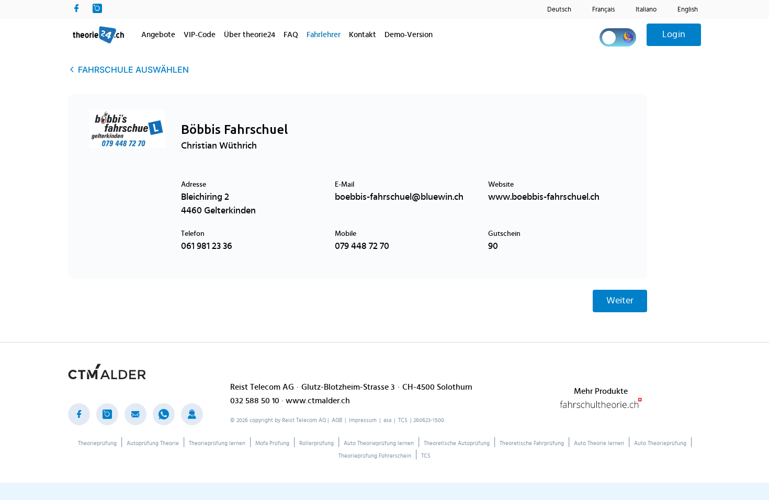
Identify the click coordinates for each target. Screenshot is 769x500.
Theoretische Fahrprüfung (532, 443)
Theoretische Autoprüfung (457, 443)
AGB (337, 420)
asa (387, 420)
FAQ (291, 35)
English (687, 9)
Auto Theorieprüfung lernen (379, 443)
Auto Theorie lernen (599, 443)
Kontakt (362, 35)
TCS (403, 420)
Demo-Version (408, 35)
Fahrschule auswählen (133, 69)
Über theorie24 (249, 35)
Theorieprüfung (97, 443)
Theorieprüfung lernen (217, 443)
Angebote (158, 35)
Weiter (620, 300)
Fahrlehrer (324, 35)
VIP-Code (200, 35)
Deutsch (559, 9)
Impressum (363, 420)
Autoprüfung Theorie (153, 443)
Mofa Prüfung (272, 443)
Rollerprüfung (316, 443)
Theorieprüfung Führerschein (374, 456)
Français (603, 9)
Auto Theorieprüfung (660, 443)
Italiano (646, 9)
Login (673, 34)
